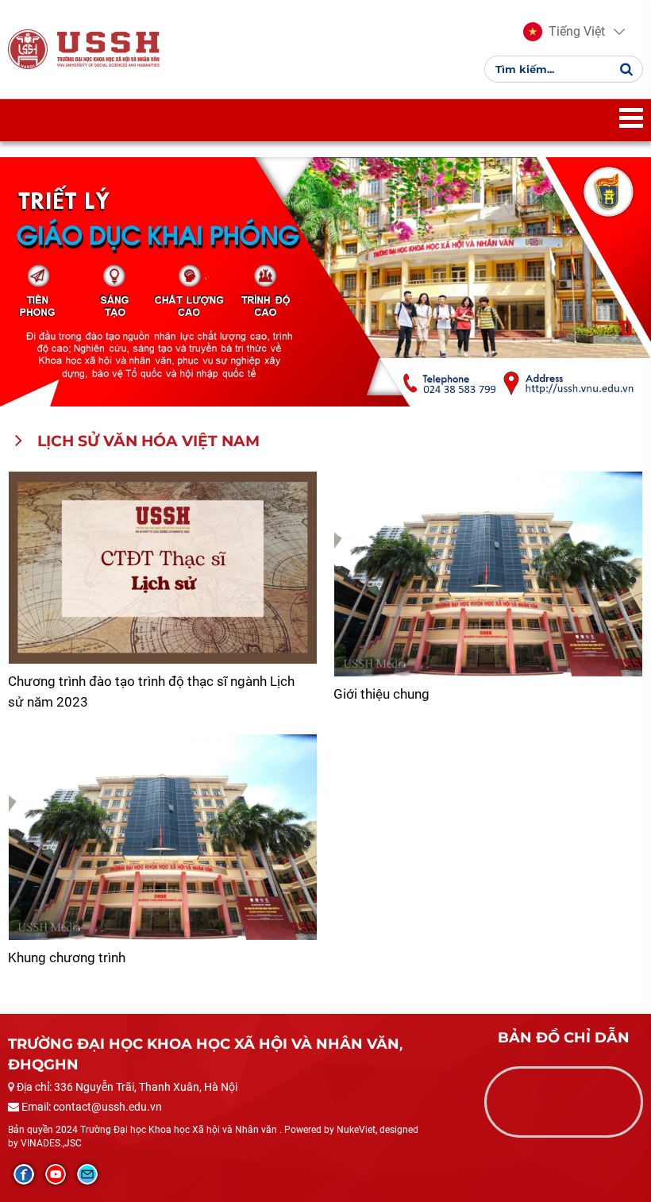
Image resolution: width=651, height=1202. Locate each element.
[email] (87, 1174)
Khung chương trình (66, 957)
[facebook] (24, 1174)
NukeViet (356, 1129)
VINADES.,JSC (51, 1143)
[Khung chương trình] (163, 837)
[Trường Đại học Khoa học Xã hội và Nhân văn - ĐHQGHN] (28, 48)
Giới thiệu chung (381, 694)
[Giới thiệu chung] (488, 574)
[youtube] (55, 1174)
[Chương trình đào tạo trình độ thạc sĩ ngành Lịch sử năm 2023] (163, 568)
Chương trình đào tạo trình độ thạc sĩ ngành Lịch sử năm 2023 (151, 691)
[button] (564, 31)
